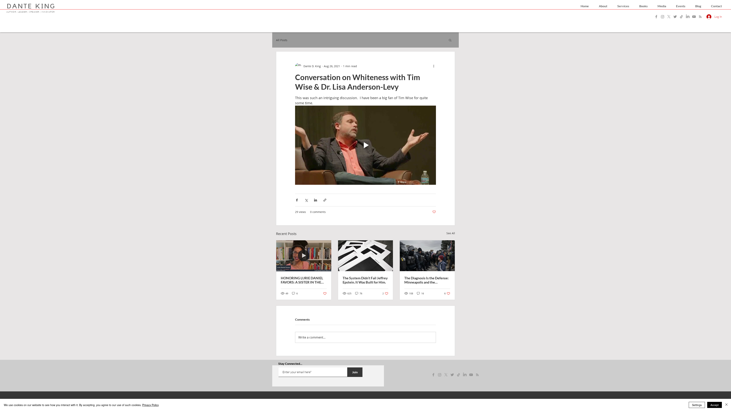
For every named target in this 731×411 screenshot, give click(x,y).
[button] (603, 6)
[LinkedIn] (688, 16)
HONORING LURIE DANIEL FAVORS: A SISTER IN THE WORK (302, 280)
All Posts (281, 40)
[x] (446, 375)
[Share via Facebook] (297, 200)
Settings (697, 405)
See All (450, 233)
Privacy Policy (150, 405)
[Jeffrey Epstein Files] (365, 255)
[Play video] (365, 145)
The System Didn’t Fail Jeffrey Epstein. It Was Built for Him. (365, 280)
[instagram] (439, 375)
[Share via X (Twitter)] (306, 200)
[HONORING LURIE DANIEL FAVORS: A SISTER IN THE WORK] (303, 255)
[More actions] (433, 66)
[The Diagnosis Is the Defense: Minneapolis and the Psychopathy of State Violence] (427, 255)
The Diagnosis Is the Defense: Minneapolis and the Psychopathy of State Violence (426, 280)
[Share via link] (325, 200)
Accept (714, 405)
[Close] (726, 405)
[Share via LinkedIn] (315, 200)
